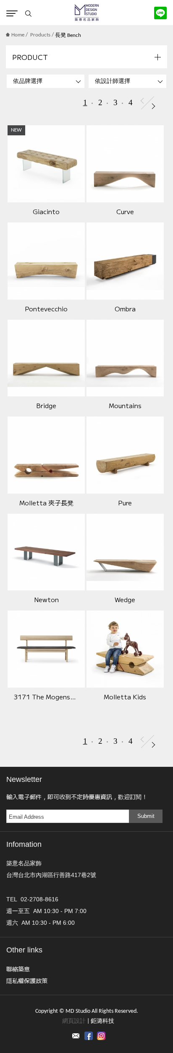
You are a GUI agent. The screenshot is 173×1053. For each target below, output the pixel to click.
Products (40, 35)
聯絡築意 (18, 969)
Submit (146, 816)
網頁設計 (74, 1021)
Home (17, 35)
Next (153, 106)
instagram (101, 1036)
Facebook (88, 1036)
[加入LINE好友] (160, 13)
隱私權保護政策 (26, 980)
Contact (76, 1036)
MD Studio (86, 12)
